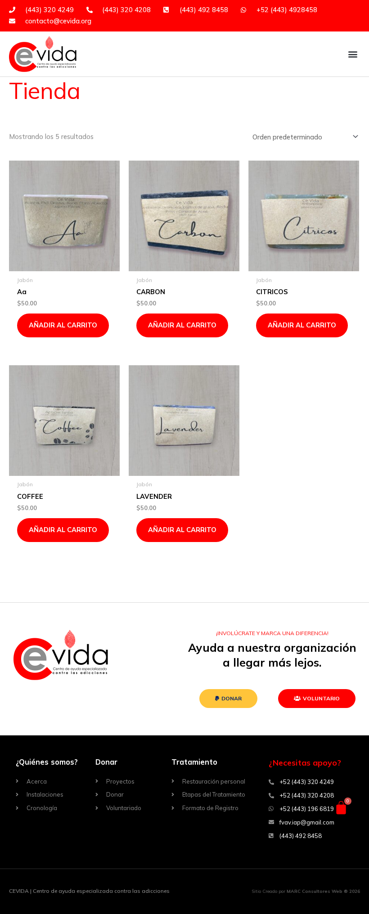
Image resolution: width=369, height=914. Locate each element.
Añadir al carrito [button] (63, 325)
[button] (352, 53)
